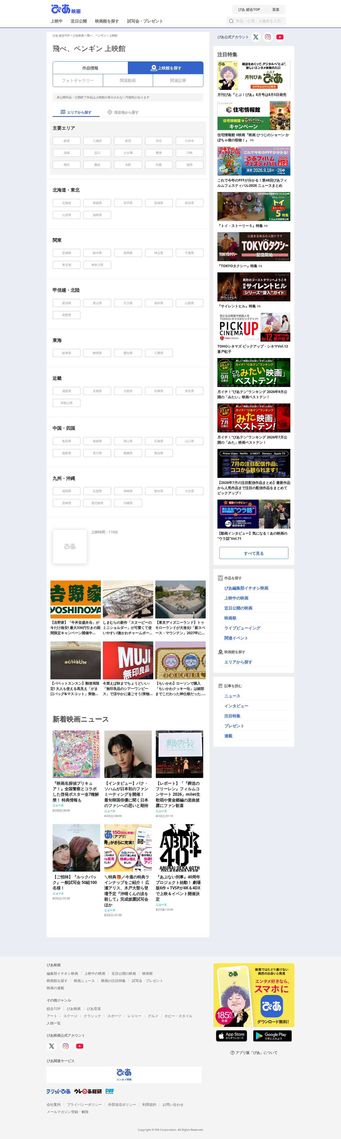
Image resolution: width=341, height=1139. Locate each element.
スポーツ (114, 1015)
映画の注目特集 (113, 980)
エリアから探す (238, 662)
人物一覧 (54, 1023)
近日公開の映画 (238, 608)
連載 (228, 736)
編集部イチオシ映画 (62, 973)
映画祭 (230, 618)
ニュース (232, 696)
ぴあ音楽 (94, 1008)
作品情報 (90, 68)
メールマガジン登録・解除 (68, 1111)
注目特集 (232, 716)
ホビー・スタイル (178, 1015)
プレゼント (234, 726)
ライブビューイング (242, 628)
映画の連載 (55, 987)
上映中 (57, 21)
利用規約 (149, 1104)
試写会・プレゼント (145, 21)
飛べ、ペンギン (96, 35)
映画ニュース (84, 980)
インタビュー (236, 706)
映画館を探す (107, 21)
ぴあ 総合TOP (249, 9)
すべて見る (254, 553)
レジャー (135, 1015)
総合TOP (53, 1008)
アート (52, 1015)
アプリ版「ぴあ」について (257, 1053)
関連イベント (236, 638)
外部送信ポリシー (122, 1104)
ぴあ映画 (78, 35)
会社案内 (54, 1104)
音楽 (275, 9)
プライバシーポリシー (84, 1104)
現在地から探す (126, 112)
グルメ (153, 1015)
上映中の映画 (236, 598)
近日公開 (79, 21)
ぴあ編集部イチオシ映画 (246, 588)
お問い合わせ (173, 1104)
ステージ (70, 1015)
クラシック (92, 1015)
